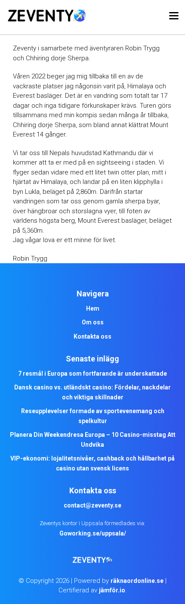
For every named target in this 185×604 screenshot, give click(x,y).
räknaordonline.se (137, 580)
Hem (92, 308)
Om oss (93, 322)
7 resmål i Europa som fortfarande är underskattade (92, 373)
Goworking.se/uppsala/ (92, 533)
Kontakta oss (92, 336)
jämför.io (112, 590)
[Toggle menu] (174, 17)
